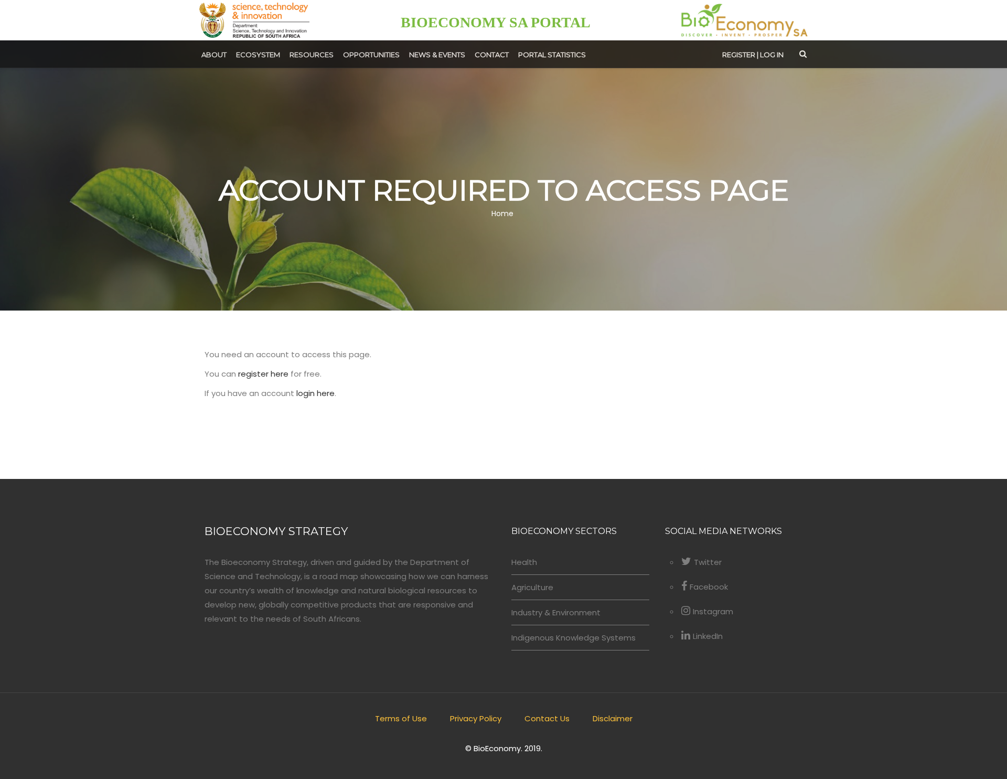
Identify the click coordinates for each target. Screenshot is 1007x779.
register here (263, 373)
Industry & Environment (556, 612)
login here (315, 393)
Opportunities (371, 54)
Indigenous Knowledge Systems (573, 637)
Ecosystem (258, 54)
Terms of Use (401, 718)
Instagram (713, 611)
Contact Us (547, 718)
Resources (312, 54)
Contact (492, 54)
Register (738, 54)
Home (502, 214)
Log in (772, 54)
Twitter (708, 562)
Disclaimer (613, 718)
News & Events (437, 54)
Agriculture (532, 587)
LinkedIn (708, 636)
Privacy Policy (475, 718)
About (214, 54)
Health (524, 562)
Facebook (709, 586)
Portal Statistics (552, 54)
